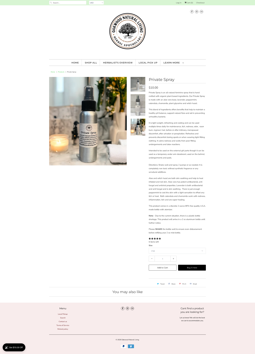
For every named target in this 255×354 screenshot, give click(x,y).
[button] (155, 238)
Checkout (200, 3)
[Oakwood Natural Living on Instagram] (196, 12)
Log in (178, 3)
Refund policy (63, 329)
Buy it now (192, 267)
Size (150, 245)
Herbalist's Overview (118, 62)
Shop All (91, 62)
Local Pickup (63, 314)
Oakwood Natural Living (130, 340)
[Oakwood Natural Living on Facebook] (192, 12)
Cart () (189, 3)
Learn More (172, 62)
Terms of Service (62, 325)
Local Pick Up (148, 62)
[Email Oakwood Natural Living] (201, 12)
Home (75, 62)
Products (61, 72)
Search (62, 318)
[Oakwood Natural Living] (127, 32)
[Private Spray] (88, 121)
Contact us (63, 321)
